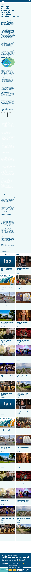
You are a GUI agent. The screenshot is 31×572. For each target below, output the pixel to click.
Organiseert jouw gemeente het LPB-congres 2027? (23, 341)
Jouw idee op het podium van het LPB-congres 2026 (7, 288)
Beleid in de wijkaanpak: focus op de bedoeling (23, 376)
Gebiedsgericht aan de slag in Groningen (23, 269)
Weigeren (14, 570)
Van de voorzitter (4, 358)
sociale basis (10, 219)
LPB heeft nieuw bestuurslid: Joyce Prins (22, 323)
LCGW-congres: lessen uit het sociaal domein (7, 305)
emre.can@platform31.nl (5, 251)
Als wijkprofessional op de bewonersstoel (6, 341)
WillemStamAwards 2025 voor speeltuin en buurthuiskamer (23, 358)
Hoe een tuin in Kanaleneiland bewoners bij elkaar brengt (22, 394)
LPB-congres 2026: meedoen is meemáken (7, 394)
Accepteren (10, 570)
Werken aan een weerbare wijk (23, 304)
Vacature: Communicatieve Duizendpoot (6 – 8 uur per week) (6, 269)
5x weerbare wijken (20, 287)
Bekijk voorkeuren (19, 570)
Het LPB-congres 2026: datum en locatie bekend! (7, 323)
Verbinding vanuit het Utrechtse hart (7, 376)
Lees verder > (2, 271)
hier (19, 560)
